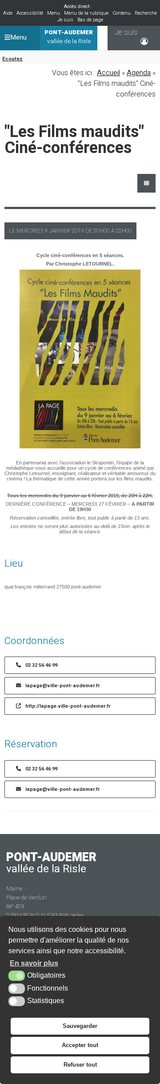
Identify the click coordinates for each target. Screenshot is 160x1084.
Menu (53, 13)
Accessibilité (29, 13)
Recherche (146, 13)
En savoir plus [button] (34, 963)
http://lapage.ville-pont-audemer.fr (68, 706)
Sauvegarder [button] (80, 1026)
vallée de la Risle (68, 37)
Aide (7, 13)
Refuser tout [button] (80, 1064)
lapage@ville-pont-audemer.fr (62, 685)
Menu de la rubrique (86, 13)
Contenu (121, 13)
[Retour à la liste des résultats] (146, 183)
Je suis (65, 19)
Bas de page (90, 19)
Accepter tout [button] (80, 1045)
